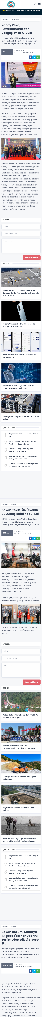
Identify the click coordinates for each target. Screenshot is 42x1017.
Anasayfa (5, 19)
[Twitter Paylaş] (34, 57)
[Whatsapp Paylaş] (38, 57)
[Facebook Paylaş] (30, 57)
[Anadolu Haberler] (11, 4)
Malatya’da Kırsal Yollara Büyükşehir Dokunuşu (21, 10)
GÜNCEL (14, 504)
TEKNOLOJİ (15, 19)
